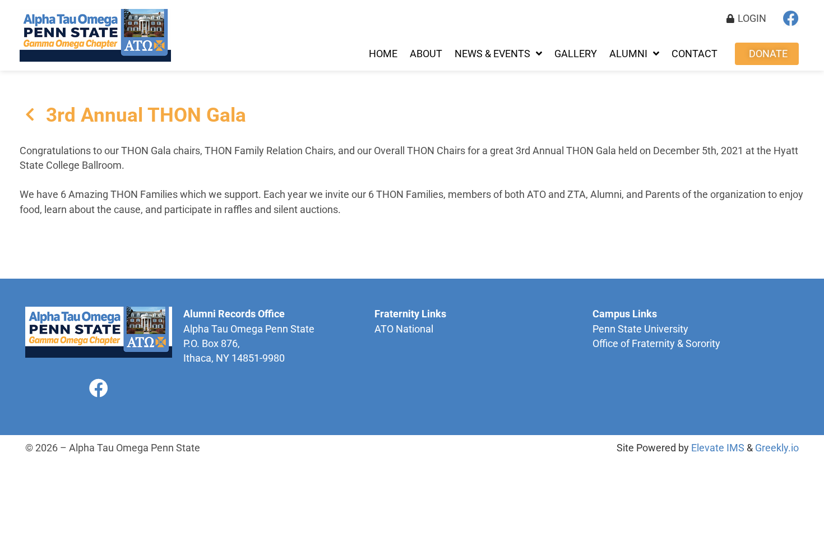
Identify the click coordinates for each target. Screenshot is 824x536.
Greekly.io (777, 448)
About (426, 53)
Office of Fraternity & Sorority (656, 343)
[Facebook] (791, 18)
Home (383, 53)
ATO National (403, 329)
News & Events (492, 53)
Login (752, 18)
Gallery (575, 53)
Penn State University (640, 329)
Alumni (628, 53)
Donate (768, 53)
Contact (694, 53)
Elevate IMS (717, 448)
